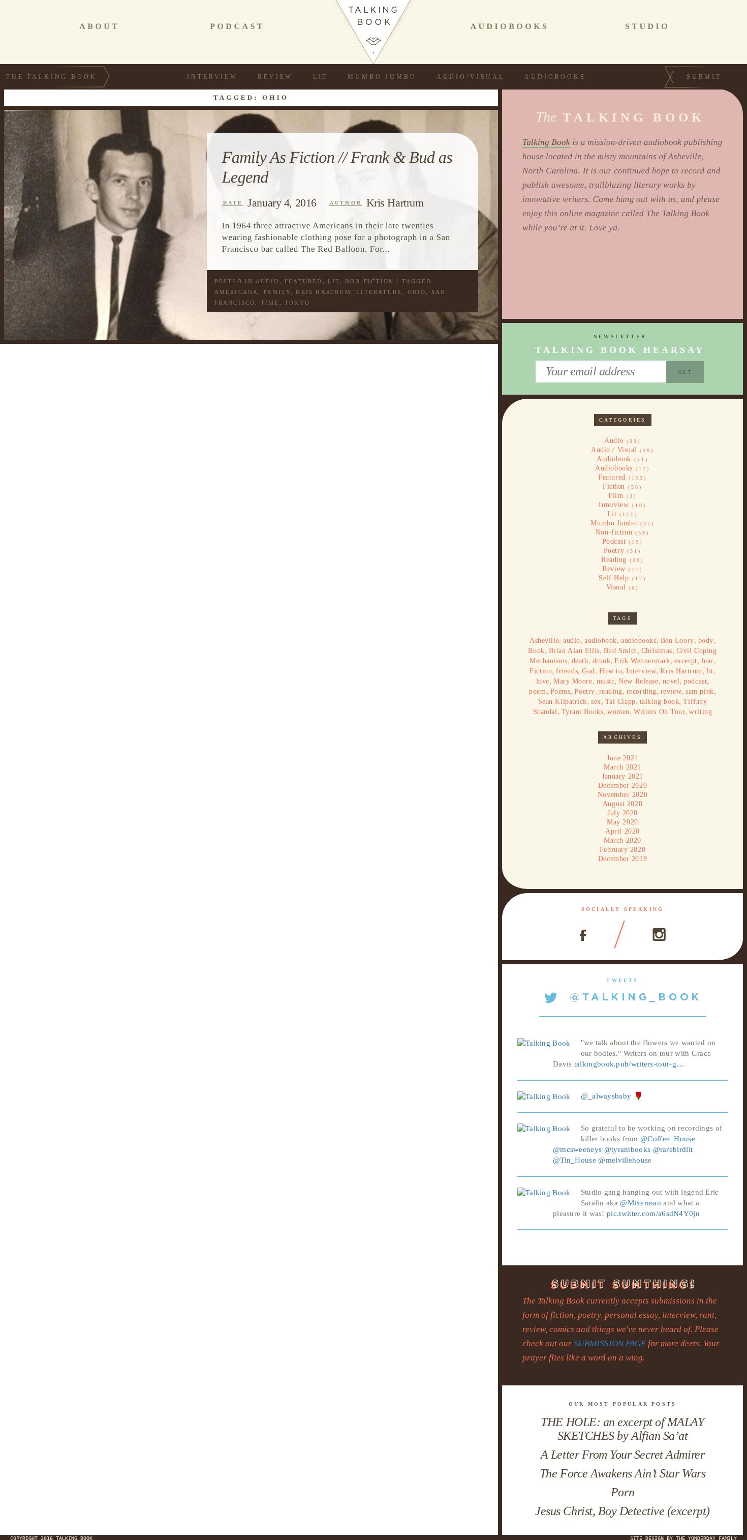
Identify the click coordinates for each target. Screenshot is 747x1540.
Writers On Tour (659, 712)
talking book (659, 701)
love (542, 681)
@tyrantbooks (627, 1149)
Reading (614, 560)
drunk (602, 661)
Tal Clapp (620, 701)
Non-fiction (369, 281)
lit (709, 671)
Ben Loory (677, 640)
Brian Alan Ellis (574, 651)
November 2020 (622, 794)
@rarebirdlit (673, 1149)
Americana (236, 292)
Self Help (614, 578)
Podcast (614, 541)
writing (700, 712)
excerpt (685, 661)
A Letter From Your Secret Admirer (622, 1454)
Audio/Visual (471, 76)
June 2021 (622, 758)
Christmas (656, 651)
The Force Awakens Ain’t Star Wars (622, 1473)
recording (642, 691)
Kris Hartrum (395, 202)
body (705, 640)
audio (571, 640)
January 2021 (622, 776)
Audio (267, 281)
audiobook (600, 640)
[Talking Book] (544, 1043)
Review (275, 76)
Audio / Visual (614, 450)
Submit (704, 76)
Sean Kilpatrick (562, 701)
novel (671, 681)
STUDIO (647, 26)
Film (615, 495)
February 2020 (622, 849)
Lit (320, 76)
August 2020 (622, 804)
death (580, 661)
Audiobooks (554, 76)
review (671, 691)
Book (536, 651)
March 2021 (622, 767)
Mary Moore (573, 681)
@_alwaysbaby (606, 1096)
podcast (695, 681)
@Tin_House (574, 1160)
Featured (304, 281)
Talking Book (546, 142)
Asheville (544, 640)
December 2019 (622, 859)
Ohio (417, 292)
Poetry (614, 550)
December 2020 (622, 785)
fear (707, 661)
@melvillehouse (624, 1160)
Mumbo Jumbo (382, 76)
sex (596, 701)
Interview (212, 76)
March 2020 (622, 840)
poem (537, 691)
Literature (379, 292)
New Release (638, 681)
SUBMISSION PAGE (610, 1343)
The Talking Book (51, 76)
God (588, 671)
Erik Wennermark (642, 661)
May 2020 (622, 822)
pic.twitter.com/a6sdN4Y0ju (653, 1213)
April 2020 (622, 831)
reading (610, 691)
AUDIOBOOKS (509, 26)
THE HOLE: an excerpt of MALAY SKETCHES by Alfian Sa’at (622, 1428)
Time (270, 303)
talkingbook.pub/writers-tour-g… (629, 1064)
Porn (622, 1492)
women (618, 712)
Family (277, 292)
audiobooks (639, 640)
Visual (616, 587)
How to (610, 671)
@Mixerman (640, 1203)
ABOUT (99, 26)
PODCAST (237, 26)
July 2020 (622, 813)
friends (567, 671)
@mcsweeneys (577, 1149)
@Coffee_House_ (669, 1139)
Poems (560, 691)
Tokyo (297, 303)
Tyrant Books (583, 712)
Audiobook (614, 459)
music (606, 681)
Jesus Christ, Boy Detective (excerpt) (622, 1511)
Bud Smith (620, 651)
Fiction (614, 486)
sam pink (699, 691)
